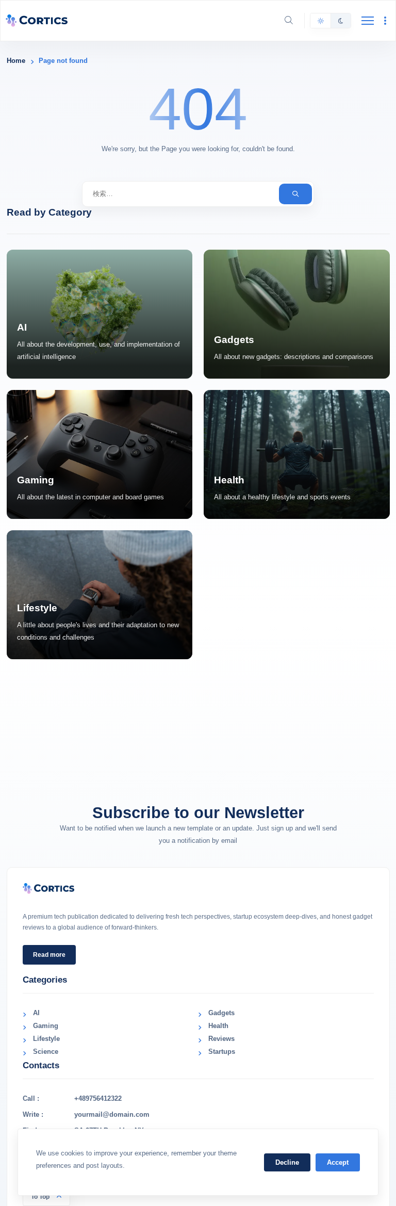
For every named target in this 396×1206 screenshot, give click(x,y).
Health (218, 1026)
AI (36, 1013)
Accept (338, 1162)
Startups (221, 1051)
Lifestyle (46, 1038)
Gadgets (221, 1013)
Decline (287, 1162)
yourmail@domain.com (112, 1114)
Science (45, 1051)
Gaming (45, 1026)
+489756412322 (98, 1098)
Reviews (221, 1038)
